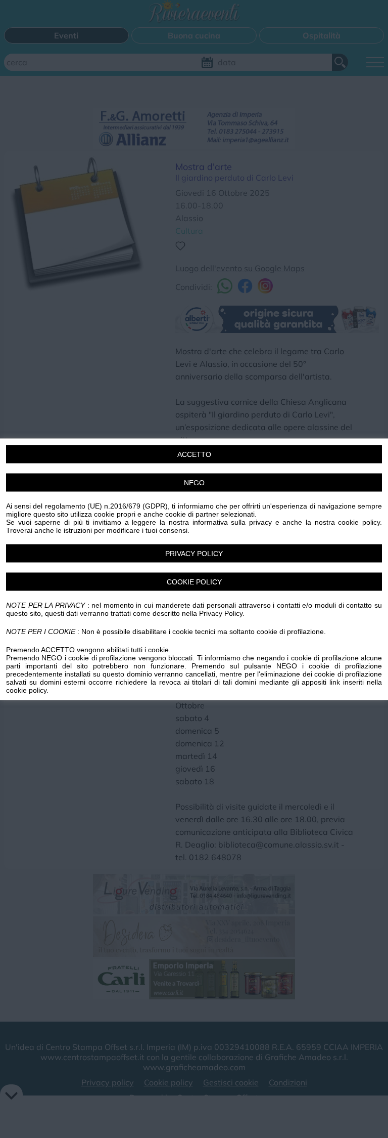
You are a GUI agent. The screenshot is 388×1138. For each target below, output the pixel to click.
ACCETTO (194, 454)
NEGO (194, 482)
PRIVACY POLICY (194, 553)
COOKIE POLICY (194, 581)
